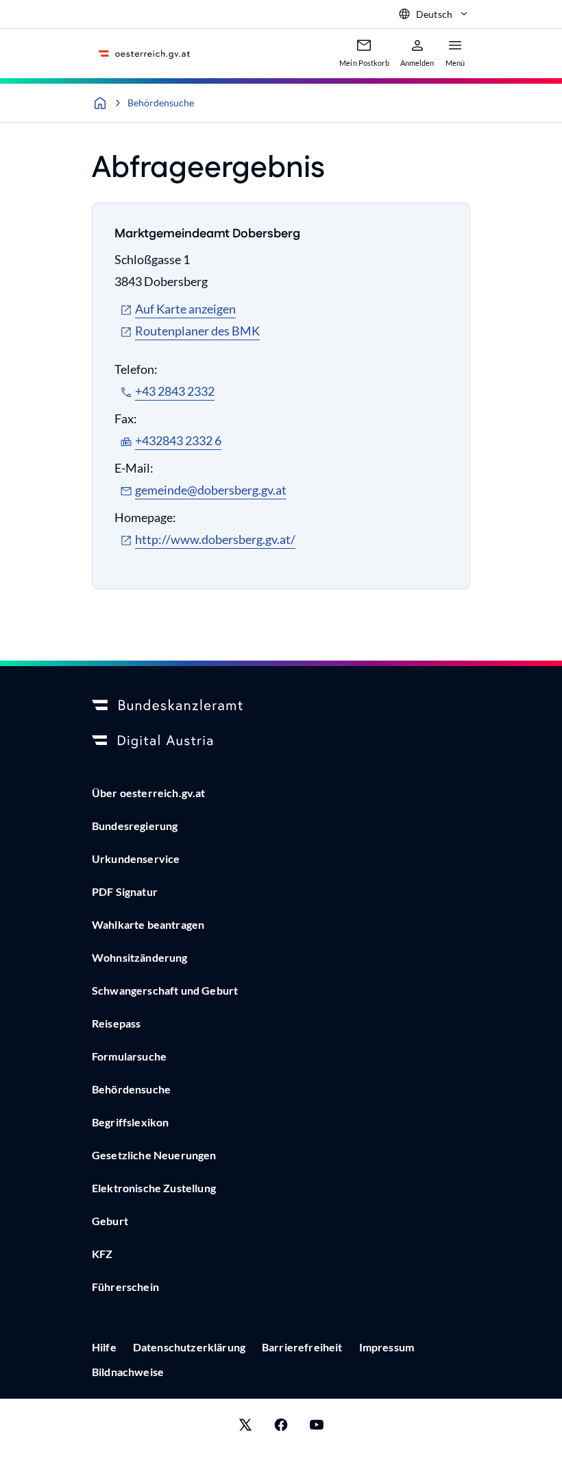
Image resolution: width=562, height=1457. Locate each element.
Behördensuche (160, 102)
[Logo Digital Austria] (281, 741)
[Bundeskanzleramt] (281, 706)
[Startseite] (100, 103)
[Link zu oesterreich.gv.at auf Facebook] (281, 1428)
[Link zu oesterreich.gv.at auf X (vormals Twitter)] (245, 1428)
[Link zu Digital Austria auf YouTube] (316, 1428)
